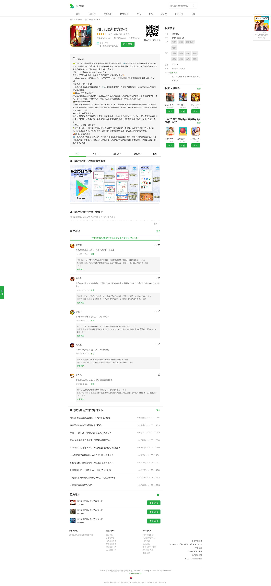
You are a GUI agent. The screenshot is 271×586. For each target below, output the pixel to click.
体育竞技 (190, 42)
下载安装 (125, 34)
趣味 (188, 53)
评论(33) (96, 153)
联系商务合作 (111, 541)
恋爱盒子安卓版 (182, 138)
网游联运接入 (111, 547)
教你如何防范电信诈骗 (193, 558)
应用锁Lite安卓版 (170, 138)
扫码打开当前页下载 (152, 40)
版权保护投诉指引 (150, 547)
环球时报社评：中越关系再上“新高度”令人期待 (90, 470)
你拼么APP (195, 104)
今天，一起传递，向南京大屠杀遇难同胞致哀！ (91, 432)
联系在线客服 (197, 555)
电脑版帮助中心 (149, 537)
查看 (170, 111)
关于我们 (109, 534)
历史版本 (138, 153)
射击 (181, 42)
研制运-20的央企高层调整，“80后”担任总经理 (90, 417)
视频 (155, 153)
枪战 (195, 53)
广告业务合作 (111, 544)
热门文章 (117, 153)
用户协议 (146, 541)
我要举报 (146, 553)
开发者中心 (110, 537)
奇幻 (188, 59)
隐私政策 (174, 72)
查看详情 (154, 502)
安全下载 (127, 44)
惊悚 (174, 47)
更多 (158, 231)
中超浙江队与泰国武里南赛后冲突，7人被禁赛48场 (92, 477)
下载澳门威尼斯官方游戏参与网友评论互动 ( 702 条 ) (115, 238)
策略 (174, 42)
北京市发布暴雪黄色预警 (81, 485)
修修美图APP (170, 104)
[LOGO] (77, 5)
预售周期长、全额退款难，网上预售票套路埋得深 (91, 462)
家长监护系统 (148, 550)
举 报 (2, 292)
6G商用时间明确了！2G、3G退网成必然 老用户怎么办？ (95, 447)
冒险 (195, 59)
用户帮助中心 (148, 534)
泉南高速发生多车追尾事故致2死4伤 (86, 425)
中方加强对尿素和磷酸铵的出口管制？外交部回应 (91, 455)
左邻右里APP (195, 138)
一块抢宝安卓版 (182, 104)
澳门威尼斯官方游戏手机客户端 (81, 534)
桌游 (181, 59)
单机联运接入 (111, 550)
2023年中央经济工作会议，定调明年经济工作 (90, 440)
